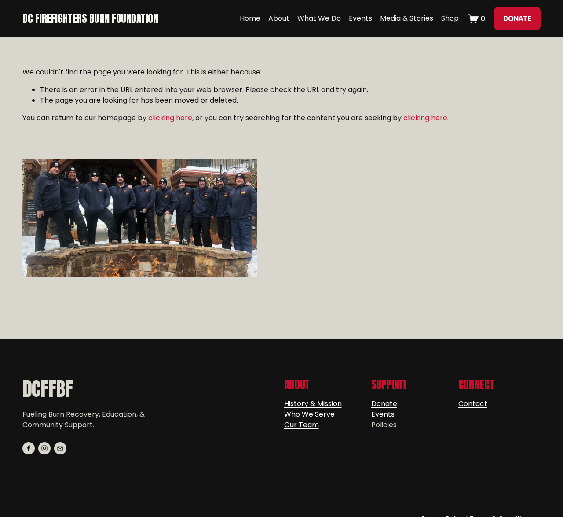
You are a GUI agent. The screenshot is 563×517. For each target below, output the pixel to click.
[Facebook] (28, 448)
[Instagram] (44, 448)
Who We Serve (309, 414)
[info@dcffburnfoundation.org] (60, 448)
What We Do (319, 18)
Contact (472, 404)
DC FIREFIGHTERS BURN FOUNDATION (90, 18)
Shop (450, 18)
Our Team (301, 425)
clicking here (170, 118)
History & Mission (313, 404)
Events (383, 414)
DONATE (517, 18)
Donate (384, 404)
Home (250, 18)
